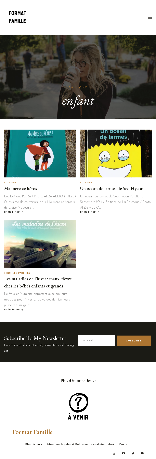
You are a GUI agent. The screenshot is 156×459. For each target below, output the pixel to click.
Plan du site (33, 444)
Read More (12, 212)
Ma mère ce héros (20, 188)
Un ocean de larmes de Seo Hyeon (111, 188)
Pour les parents (17, 273)
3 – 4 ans (10, 183)
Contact (125, 444)
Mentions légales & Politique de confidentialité (80, 444)
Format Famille (32, 432)
